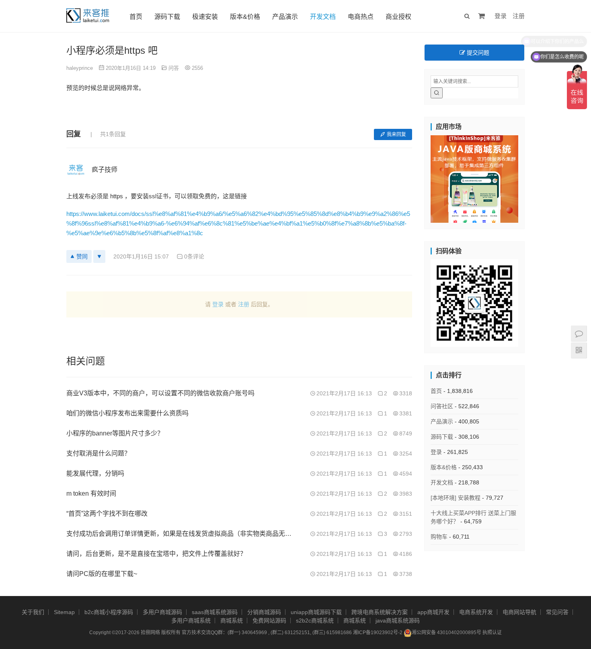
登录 (501, 15)
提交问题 (477, 52)
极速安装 (205, 16)
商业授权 (398, 16)
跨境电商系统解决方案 (379, 612)
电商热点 (360, 16)
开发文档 (323, 16)
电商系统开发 (476, 612)
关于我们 (33, 612)
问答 (173, 68)
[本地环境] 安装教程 (455, 497)
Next (532, 177)
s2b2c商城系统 (315, 620)
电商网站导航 (519, 612)
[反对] (99, 256)
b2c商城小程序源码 (108, 612)
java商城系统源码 (398, 620)
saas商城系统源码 (215, 612)
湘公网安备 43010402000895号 (446, 632)
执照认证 (492, 632)
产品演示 (285, 16)
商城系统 (231, 620)
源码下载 (167, 16)
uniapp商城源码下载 (316, 612)
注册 (519, 15)
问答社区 (442, 406)
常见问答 (557, 612)
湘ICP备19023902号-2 (377, 632)
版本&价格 (245, 16)
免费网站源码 (269, 620)
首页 (135, 16)
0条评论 (194, 256)
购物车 (439, 536)
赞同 (82, 256)
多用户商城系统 (191, 620)
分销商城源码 (264, 612)
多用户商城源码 (162, 612)
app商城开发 (433, 612)
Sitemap (64, 612)
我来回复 (396, 134)
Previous (416, 177)
